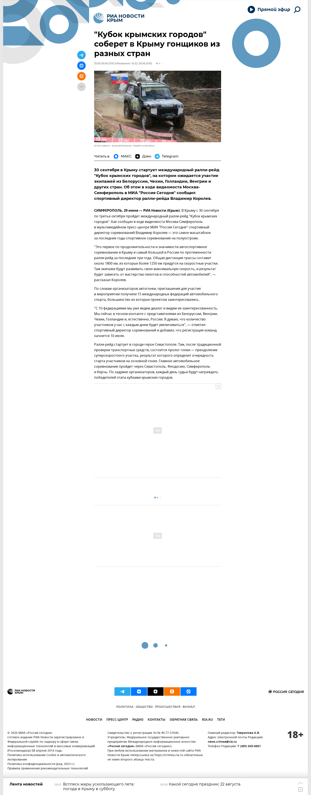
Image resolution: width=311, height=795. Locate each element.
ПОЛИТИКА (124, 707)
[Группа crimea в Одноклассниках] (172, 691)
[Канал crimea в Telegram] (122, 691)
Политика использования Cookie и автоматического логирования (46, 757)
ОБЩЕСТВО (144, 707)
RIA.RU (207, 720)
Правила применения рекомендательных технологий (47, 768)
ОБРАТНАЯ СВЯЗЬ (184, 720)
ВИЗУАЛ (189, 707)
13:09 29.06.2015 (104, 63)
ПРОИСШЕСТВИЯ (167, 707)
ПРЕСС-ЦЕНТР (117, 720)
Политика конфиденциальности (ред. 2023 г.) (40, 764)
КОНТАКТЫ (156, 720)
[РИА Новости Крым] (119, 18)
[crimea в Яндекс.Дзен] (155, 691)
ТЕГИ (221, 720)
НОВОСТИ (94, 720)
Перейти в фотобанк (143, 145)
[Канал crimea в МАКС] (188, 691)
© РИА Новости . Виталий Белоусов (112, 145)
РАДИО (137, 720)
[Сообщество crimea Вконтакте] (139, 691)
